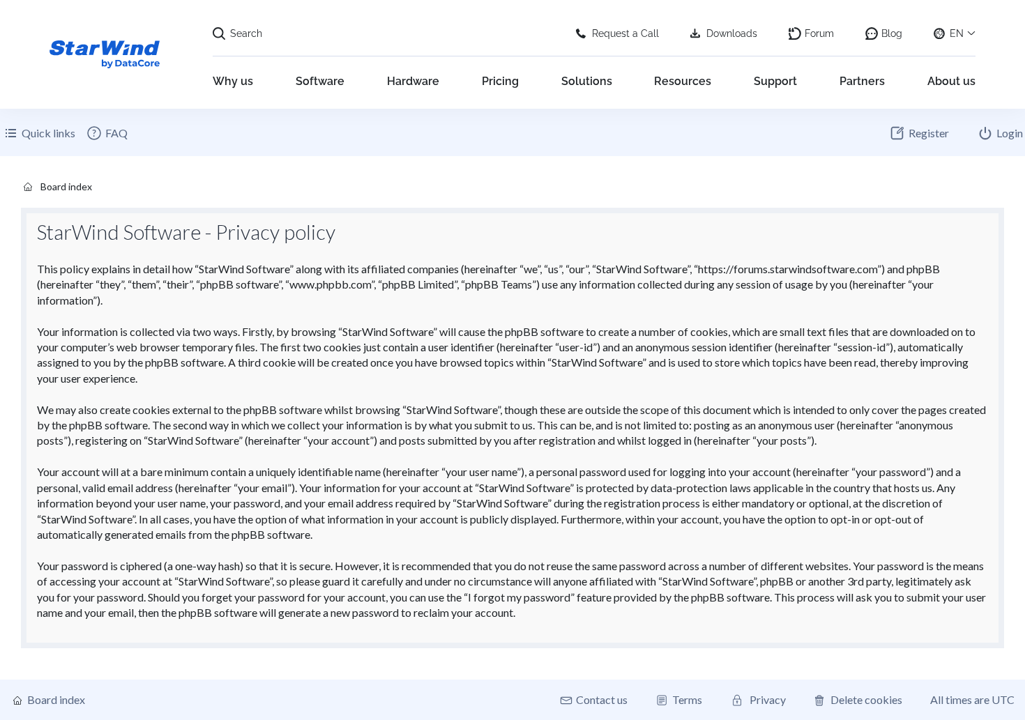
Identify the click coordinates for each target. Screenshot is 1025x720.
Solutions (586, 81)
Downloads (731, 33)
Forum (819, 33)
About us (951, 81)
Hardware (413, 81)
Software (320, 81)
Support (775, 81)
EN (957, 33)
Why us (233, 81)
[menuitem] (107, 133)
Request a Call (625, 33)
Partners (862, 81)
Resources (682, 81)
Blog (891, 33)
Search (246, 33)
